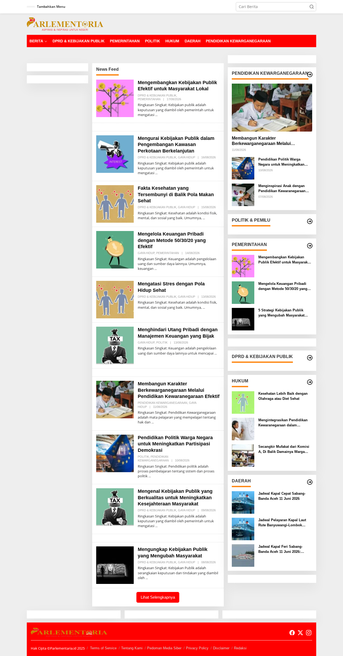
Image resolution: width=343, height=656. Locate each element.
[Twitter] (300, 632)
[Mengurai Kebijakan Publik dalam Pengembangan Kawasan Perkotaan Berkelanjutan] (156, 173)
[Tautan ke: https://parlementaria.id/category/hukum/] (310, 382)
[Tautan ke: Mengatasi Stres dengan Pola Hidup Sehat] (115, 299)
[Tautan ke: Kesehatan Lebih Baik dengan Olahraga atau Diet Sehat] (243, 402)
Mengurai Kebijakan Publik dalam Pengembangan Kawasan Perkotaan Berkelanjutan (176, 145)
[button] (311, 6)
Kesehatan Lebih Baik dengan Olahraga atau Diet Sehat (283, 396)
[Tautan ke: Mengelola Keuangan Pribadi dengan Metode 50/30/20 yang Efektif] (115, 249)
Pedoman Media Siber (164, 648)
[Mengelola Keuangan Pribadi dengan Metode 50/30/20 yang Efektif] (155, 268)
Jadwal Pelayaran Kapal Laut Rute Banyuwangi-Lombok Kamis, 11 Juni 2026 (282, 522)
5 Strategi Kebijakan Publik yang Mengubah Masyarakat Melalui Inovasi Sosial (281, 313)
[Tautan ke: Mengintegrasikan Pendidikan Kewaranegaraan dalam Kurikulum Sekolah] (243, 428)
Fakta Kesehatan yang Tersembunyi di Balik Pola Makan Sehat (176, 194)
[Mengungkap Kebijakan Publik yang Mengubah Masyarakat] (147, 578)
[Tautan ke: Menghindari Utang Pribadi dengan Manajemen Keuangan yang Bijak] (115, 345)
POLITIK (161, 342)
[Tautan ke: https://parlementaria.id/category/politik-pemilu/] (310, 221)
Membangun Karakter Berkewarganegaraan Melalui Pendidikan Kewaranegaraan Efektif (178, 390)
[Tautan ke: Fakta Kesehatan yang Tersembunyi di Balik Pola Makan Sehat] (115, 203)
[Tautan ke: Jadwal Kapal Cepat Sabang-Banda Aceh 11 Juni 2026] (243, 502)
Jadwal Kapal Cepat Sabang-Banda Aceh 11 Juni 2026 (281, 495)
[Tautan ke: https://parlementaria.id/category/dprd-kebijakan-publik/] (310, 358)
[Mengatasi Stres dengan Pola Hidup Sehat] (204, 307)
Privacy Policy (197, 648)
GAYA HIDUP (186, 157)
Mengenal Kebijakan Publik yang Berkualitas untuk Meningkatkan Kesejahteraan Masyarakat (175, 497)
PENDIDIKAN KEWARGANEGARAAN (162, 402)
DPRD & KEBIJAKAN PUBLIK (157, 95)
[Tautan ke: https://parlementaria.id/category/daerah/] (310, 482)
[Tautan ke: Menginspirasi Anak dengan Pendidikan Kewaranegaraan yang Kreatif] (243, 194)
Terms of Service (103, 648)
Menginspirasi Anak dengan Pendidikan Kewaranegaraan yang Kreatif (281, 188)
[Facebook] (292, 632)
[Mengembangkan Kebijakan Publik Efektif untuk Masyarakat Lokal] (156, 115)
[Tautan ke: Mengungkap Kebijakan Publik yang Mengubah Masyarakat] (115, 564)
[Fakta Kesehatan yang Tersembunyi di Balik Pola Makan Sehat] (204, 218)
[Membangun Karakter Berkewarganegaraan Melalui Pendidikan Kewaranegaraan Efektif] (152, 422)
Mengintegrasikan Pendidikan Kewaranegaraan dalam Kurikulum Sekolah (283, 422)
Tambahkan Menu (51, 6)
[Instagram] (308, 632)
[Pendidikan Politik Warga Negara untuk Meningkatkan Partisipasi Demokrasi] (149, 476)
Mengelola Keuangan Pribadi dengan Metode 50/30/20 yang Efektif (172, 240)
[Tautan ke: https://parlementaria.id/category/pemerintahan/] (310, 246)
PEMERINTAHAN (149, 99)
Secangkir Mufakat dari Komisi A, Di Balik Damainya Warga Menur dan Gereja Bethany (283, 449)
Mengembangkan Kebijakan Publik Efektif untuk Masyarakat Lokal (284, 259)
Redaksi (240, 648)
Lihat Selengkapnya (158, 597)
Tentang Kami (132, 648)
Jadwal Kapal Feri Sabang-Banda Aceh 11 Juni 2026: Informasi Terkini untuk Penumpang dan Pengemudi (282, 549)
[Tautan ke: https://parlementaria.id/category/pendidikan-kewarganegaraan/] (310, 74)
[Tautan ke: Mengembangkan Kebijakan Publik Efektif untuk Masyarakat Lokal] (115, 97)
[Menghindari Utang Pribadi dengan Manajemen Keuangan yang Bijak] (215, 353)
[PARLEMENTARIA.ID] (65, 23)
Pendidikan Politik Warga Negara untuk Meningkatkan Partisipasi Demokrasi (175, 444)
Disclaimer (221, 648)
